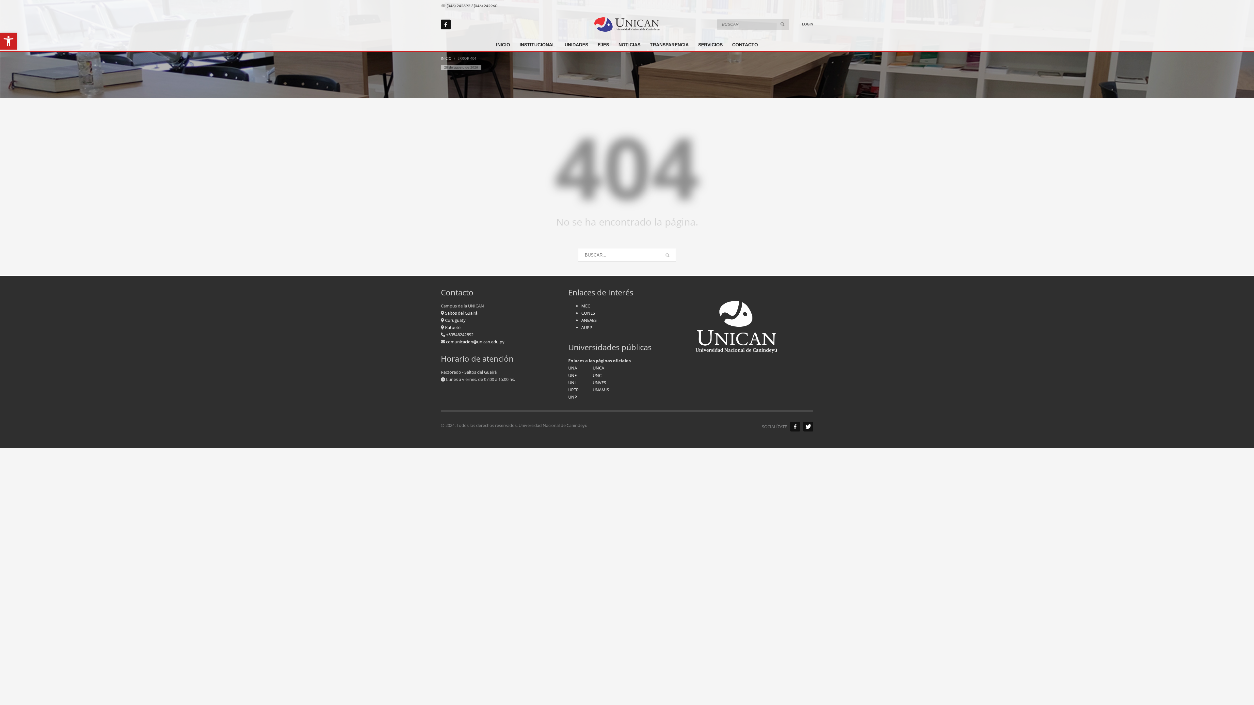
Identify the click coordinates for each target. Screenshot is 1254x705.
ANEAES (589, 320)
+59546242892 (459, 334)
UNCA (598, 368)
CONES (588, 313)
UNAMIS (601, 390)
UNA (572, 368)
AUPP (586, 327)
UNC (597, 375)
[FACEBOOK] (795, 426)
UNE (572, 375)
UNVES (599, 382)
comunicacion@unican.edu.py (475, 342)
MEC (585, 306)
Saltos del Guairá (461, 313)
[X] (808, 426)
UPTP (573, 390)
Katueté (452, 327)
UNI (572, 382)
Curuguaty (455, 320)
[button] (8, 41)
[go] (782, 24)
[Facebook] (446, 24)
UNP (572, 397)
